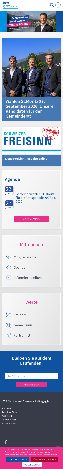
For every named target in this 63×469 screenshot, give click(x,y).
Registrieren (31, 384)
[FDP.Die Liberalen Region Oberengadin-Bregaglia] (10, 6)
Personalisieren (32, 465)
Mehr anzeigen (31, 219)
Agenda (12, 179)
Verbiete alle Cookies (45, 459)
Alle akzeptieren (18, 459)
